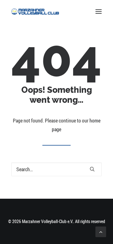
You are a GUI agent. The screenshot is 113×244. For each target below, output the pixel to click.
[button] (98, 11)
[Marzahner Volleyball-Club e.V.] (35, 11)
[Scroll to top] (100, 231)
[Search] (56, 169)
